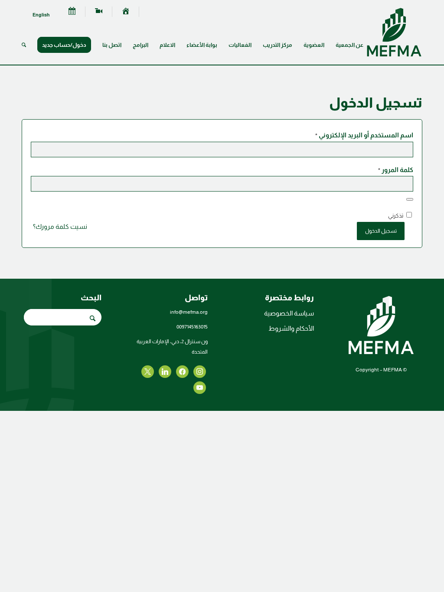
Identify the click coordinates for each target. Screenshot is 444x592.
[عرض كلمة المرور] (409, 199)
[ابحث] (24, 45)
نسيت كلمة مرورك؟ (60, 226)
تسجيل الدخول (381, 231)
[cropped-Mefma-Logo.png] (394, 32)
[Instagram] (165, 371)
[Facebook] (199, 371)
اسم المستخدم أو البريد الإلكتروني (364, 135)
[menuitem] (125, 12)
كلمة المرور (395, 169)
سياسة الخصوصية (289, 313)
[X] (182, 371)
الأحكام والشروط (291, 328)
